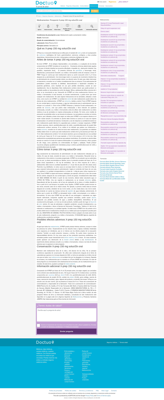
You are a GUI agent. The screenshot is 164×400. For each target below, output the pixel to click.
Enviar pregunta (66, 331)
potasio (71, 277)
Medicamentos (94, 6)
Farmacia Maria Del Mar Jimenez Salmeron (113, 161)
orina (76, 237)
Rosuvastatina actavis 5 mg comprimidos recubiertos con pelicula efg (113, 138)
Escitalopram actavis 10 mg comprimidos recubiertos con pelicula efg (113, 51)
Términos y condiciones (56, 327)
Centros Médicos (84, 6)
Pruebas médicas (67, 363)
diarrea (94, 197)
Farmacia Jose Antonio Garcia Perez (111, 173)
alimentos (68, 101)
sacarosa (51, 275)
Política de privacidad (72, 327)
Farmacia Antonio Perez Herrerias (110, 167)
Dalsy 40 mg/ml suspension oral (110, 28)
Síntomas (67, 355)
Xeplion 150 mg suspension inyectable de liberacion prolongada (113, 147)
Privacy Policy (89, 395)
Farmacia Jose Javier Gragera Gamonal (112, 171)
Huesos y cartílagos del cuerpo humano (69, 372)
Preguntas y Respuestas (72, 6)
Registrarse (112, 2)
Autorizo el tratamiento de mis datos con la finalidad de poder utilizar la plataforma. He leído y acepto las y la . (68, 326)
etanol (62, 275)
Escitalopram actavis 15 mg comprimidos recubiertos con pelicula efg (113, 56)
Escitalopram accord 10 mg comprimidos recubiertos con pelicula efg (113, 35)
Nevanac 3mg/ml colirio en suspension (112, 92)
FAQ (97, 391)
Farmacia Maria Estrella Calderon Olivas (112, 177)
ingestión (70, 191)
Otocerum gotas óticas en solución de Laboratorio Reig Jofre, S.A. (112, 96)
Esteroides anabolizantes (108, 76)
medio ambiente (70, 264)
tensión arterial (69, 240)
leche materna (69, 237)
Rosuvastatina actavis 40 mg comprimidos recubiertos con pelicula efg (113, 133)
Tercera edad (124, 342)
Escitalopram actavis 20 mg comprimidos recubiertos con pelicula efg (113, 61)
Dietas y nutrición (67, 377)
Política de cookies (70, 391)
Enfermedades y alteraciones (69, 352)
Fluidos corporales (85, 379)
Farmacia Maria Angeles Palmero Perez (112, 165)
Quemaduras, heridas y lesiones (86, 366)
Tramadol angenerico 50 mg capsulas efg (113, 143)
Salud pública (109, 6)
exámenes (42, 55)
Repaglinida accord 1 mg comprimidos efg (113, 116)
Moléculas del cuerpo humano (69, 380)
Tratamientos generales (86, 361)
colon (79, 53)
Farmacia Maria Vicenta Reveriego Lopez (112, 163)
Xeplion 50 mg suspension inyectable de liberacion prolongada (113, 152)
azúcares (44, 129)
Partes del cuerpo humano (87, 352)
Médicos (63, 6)
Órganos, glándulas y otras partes (68, 359)
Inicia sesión (102, 2)
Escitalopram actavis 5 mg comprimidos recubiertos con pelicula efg (113, 66)
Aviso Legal (104, 391)
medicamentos (54, 226)
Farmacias (101, 6)
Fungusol (121, 76)
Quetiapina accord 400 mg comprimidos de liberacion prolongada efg (113, 112)
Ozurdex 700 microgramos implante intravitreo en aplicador (111, 101)
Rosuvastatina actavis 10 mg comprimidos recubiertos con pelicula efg (113, 123)
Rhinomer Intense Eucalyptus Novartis (112, 119)
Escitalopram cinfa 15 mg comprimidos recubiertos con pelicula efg (112, 71)
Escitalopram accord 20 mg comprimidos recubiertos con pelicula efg (113, 41)
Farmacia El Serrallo (106, 175)
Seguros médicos (112, 342)
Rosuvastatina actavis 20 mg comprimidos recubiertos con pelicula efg (113, 128)
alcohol (69, 99)
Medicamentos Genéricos (68, 367)
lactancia (47, 108)
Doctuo (47, 3)
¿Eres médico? (123, 2)
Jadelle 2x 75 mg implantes (109, 89)
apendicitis (79, 70)
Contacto (114, 391)
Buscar (96, 11)
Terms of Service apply (103, 395)
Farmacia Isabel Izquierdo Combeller (111, 169)
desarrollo (93, 202)
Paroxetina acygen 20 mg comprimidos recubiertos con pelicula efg (112, 107)
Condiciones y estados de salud (86, 357)
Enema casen (105, 31)
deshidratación (89, 240)
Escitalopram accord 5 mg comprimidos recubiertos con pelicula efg (113, 46)
